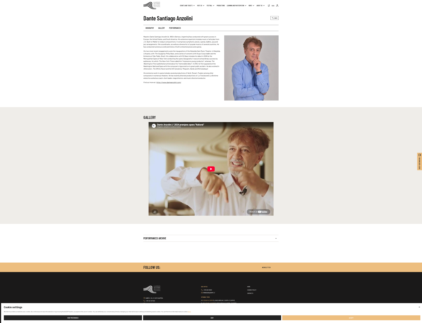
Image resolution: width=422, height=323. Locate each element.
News (250, 5)
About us (259, 5)
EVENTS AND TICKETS (186, 5)
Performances (175, 28)
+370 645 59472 (207, 290)
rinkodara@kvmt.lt (209, 293)
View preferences (72, 318)
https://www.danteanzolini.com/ (168, 82)
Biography (150, 28)
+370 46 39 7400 (150, 301)
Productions (221, 5)
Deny (212, 318)
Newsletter (266, 267)
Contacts (250, 293)
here (189, 311)
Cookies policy (251, 290)
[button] (419, 307)
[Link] (273, 5)
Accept (351, 318)
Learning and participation (235, 5)
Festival (209, 5)
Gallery (161, 28)
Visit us (199, 5)
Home (248, 287)
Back (275, 18)
